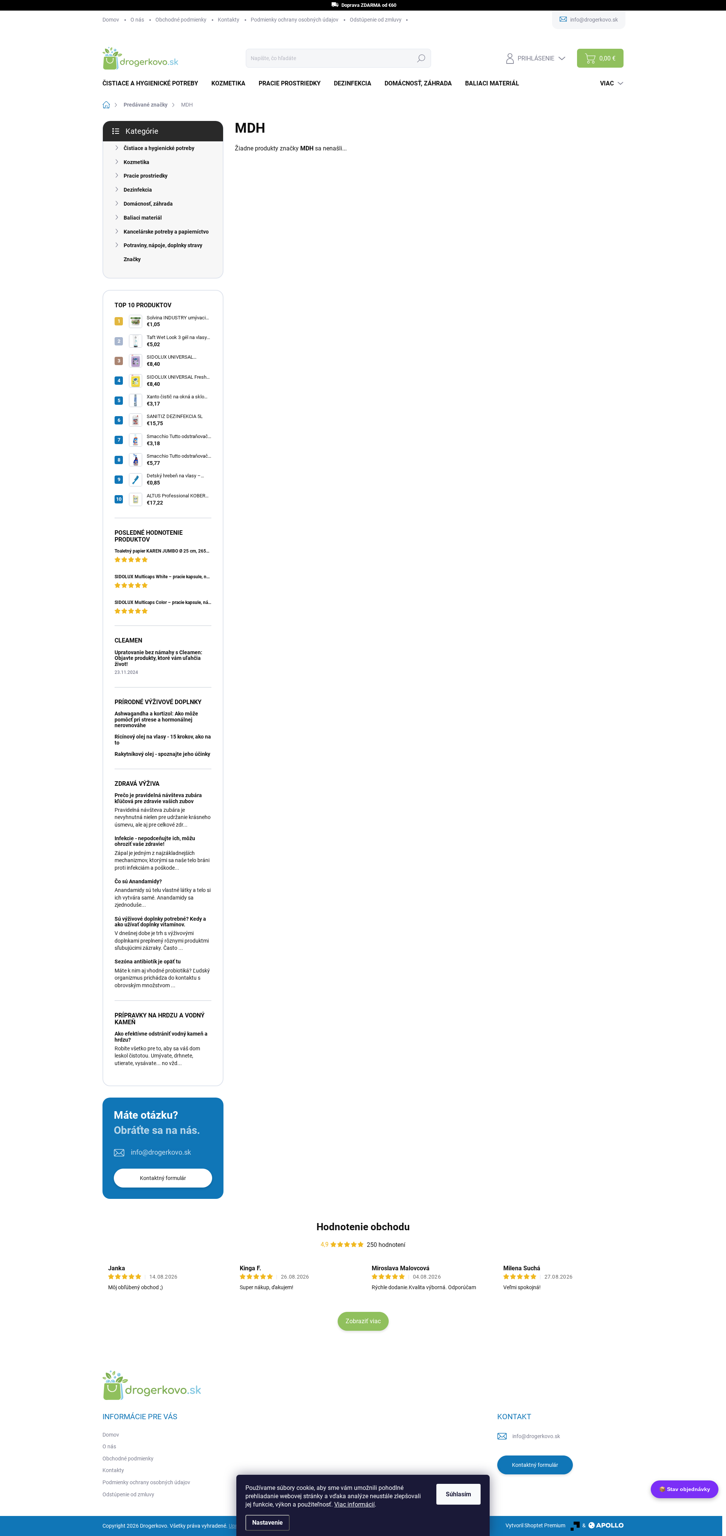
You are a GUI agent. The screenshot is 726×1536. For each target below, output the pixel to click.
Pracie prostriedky (146, 176)
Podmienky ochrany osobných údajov (294, 20)
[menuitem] (153, 83)
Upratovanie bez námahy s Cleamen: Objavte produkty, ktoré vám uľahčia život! (158, 658)
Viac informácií (354, 1504)
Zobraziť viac (363, 1321)
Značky (132, 259)
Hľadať (421, 58)
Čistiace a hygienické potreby (159, 148)
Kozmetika (136, 162)
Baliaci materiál (143, 218)
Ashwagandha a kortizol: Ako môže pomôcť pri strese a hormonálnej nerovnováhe (156, 719)
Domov (110, 20)
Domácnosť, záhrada (148, 204)
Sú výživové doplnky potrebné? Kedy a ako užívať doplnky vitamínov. (160, 921)
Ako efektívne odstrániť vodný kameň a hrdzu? (161, 1036)
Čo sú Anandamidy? (138, 881)
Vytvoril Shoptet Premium (535, 1525)
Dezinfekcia (138, 190)
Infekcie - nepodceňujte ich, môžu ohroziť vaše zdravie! (155, 841)
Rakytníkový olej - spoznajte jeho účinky (162, 754)
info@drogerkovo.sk (161, 1152)
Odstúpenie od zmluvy (376, 20)
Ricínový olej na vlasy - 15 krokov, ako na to (163, 739)
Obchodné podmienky (180, 20)
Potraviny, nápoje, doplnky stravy (163, 245)
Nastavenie (267, 1522)
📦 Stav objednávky (684, 1489)
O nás (137, 20)
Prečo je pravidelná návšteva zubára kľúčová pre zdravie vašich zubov (158, 798)
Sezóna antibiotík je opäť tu (148, 961)
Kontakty (228, 20)
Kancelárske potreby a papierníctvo (166, 232)
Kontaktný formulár (163, 1178)
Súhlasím (458, 1494)
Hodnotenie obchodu (363, 1227)
